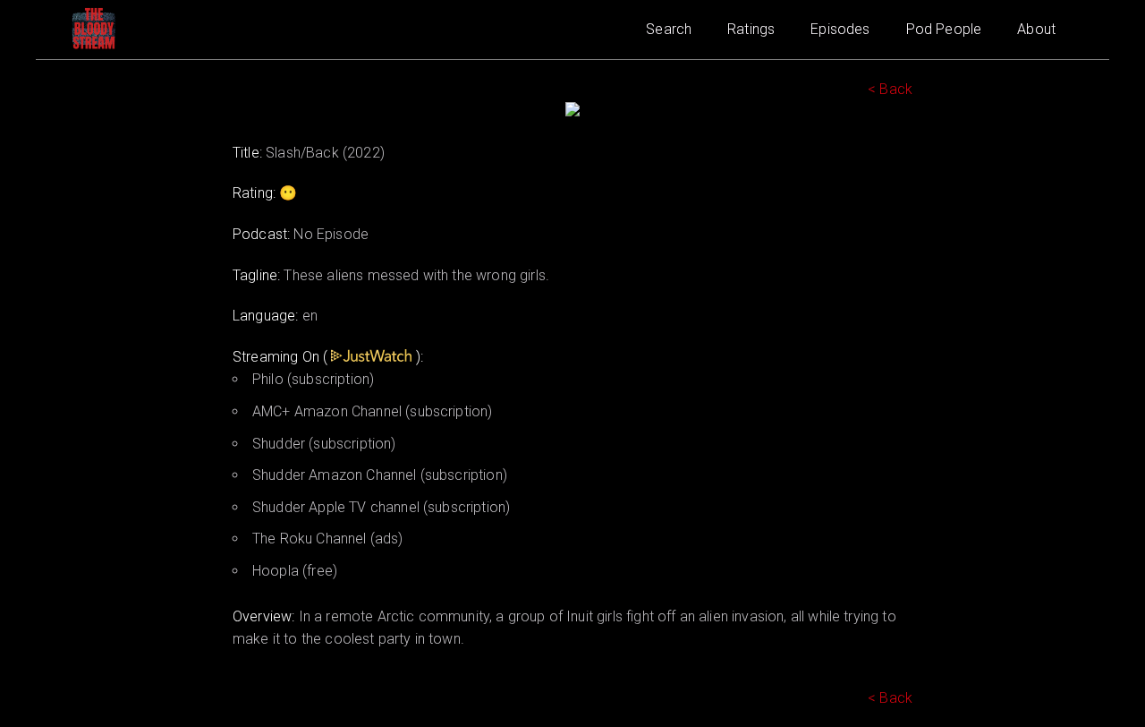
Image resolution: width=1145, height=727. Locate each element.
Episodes (839, 29)
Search (668, 29)
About (1036, 29)
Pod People (944, 29)
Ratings (751, 29)
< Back (890, 89)
